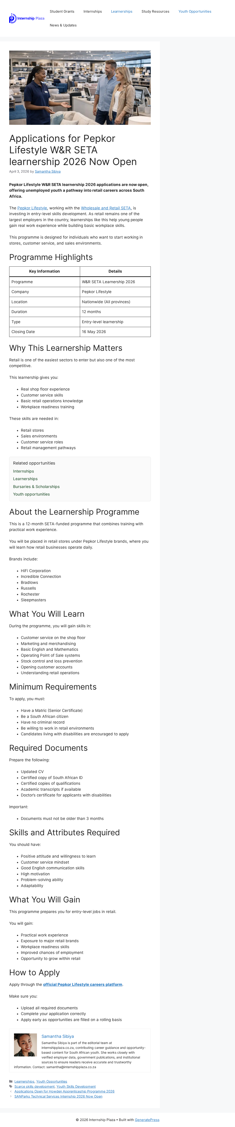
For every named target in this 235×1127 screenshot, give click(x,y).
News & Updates (63, 25)
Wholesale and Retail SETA (106, 208)
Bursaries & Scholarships (36, 486)
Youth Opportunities (195, 11)
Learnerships (121, 11)
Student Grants (62, 11)
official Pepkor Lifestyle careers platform (82, 984)
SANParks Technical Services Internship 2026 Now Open (58, 1096)
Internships (93, 11)
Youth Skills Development (76, 1086)
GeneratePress (147, 1120)
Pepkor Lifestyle (32, 208)
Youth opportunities (31, 494)
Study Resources (155, 11)
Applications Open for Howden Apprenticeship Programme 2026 (64, 1091)
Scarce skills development (34, 1086)
